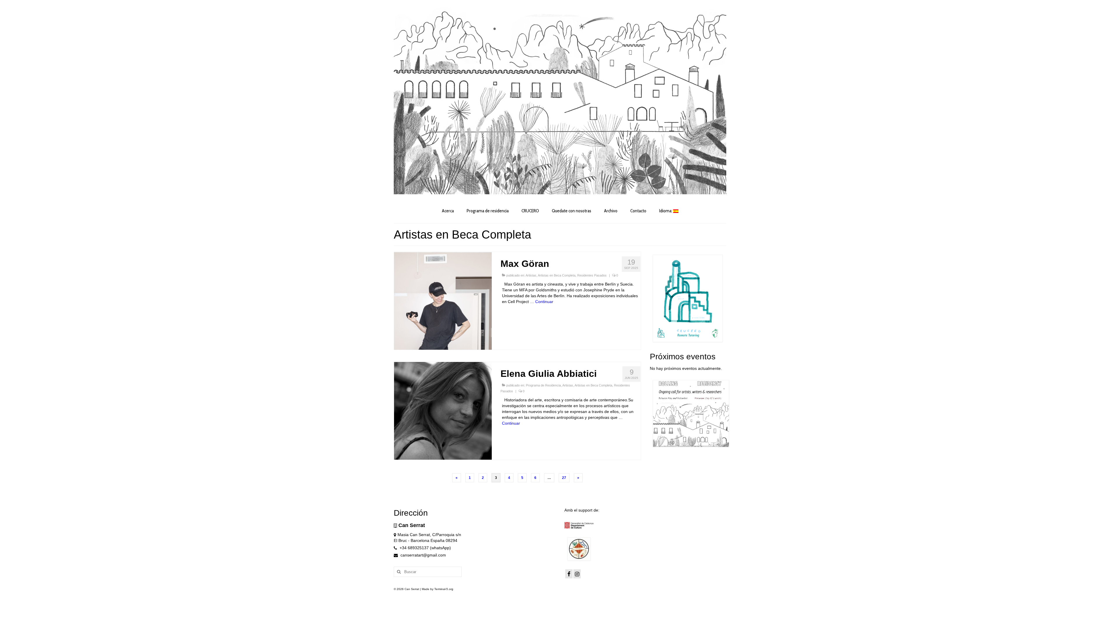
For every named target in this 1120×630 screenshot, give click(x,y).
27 (564, 478)
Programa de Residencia (543, 385)
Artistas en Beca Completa (556, 275)
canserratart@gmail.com (422, 555)
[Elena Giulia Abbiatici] (443, 410)
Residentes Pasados (592, 275)
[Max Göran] (443, 300)
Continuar (544, 301)
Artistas (531, 275)
